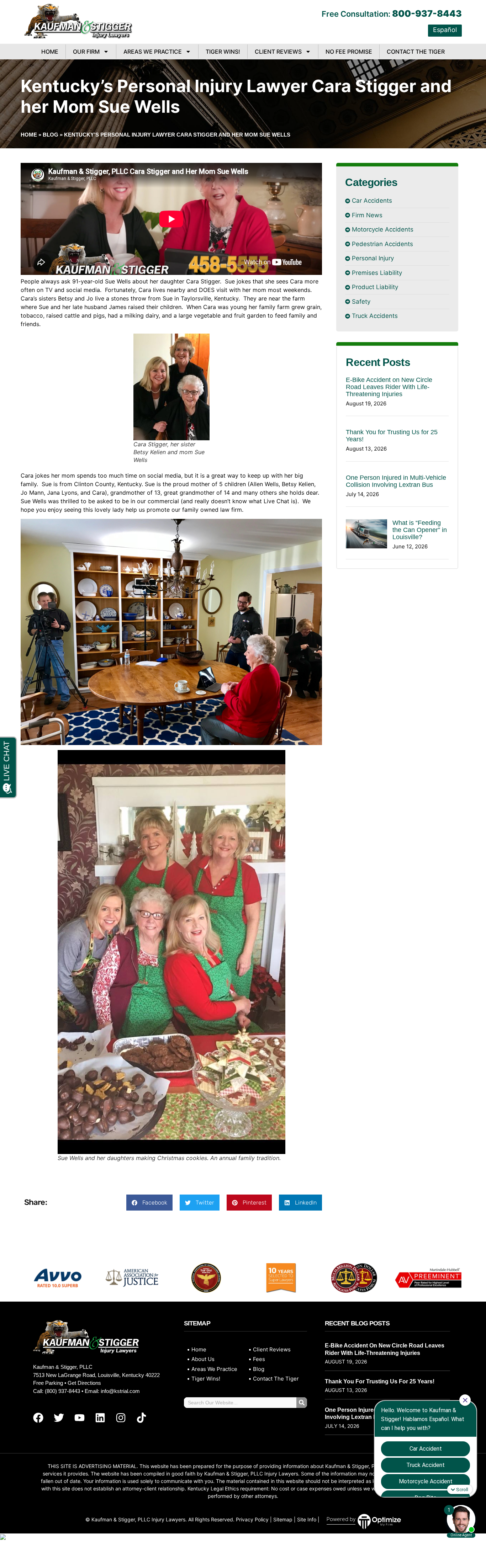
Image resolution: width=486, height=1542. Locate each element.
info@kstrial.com (120, 1391)
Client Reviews (278, 51)
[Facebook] (38, 1418)
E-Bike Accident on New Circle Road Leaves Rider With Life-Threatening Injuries (389, 387)
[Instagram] (120, 1418)
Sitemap (282, 1519)
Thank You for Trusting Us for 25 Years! (379, 1381)
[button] (149, 1203)
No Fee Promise (349, 51)
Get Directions (84, 1383)
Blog (50, 135)
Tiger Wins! (223, 51)
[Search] (301, 1402)
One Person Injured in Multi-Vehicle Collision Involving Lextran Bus (396, 481)
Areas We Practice (152, 51)
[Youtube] (79, 1418)
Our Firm (86, 51)
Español (445, 29)
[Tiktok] (141, 1418)
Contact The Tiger (416, 51)
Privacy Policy (252, 1519)
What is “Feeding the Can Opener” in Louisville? (419, 530)
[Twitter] (58, 1418)
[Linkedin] (100, 1418)
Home (49, 51)
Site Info (306, 1519)
